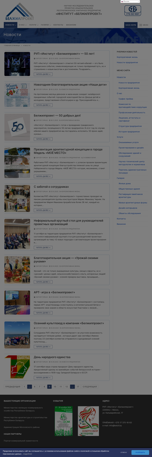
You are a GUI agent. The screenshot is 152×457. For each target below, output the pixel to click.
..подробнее (27, 454)
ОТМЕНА (124, 452)
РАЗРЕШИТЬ (140, 452)
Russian (126, 1)
